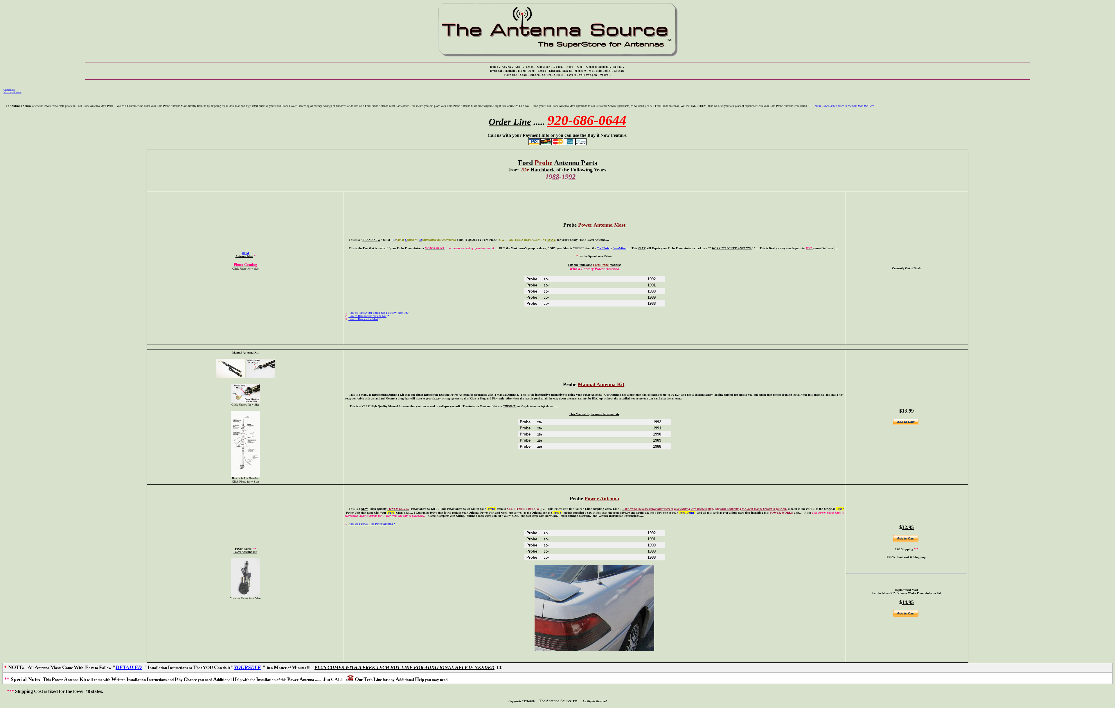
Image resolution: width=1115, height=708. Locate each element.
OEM (245, 252)
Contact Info (9, 90)
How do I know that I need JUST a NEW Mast (375, 312)
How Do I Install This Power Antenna (370, 523)
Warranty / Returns (12, 92)
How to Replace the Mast (363, 319)
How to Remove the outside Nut (367, 316)
